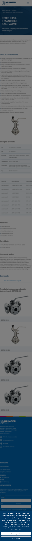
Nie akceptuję (16, 538)
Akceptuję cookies (16, 534)
